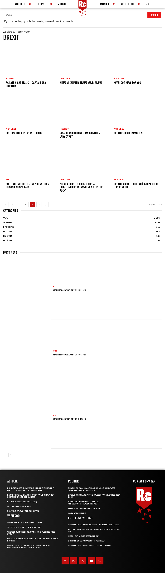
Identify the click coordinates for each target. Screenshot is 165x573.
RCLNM (10, 78)
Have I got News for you (127, 83)
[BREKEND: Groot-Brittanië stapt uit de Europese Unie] (136, 160)
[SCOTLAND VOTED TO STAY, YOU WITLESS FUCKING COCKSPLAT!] (28, 160)
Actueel (11, 129)
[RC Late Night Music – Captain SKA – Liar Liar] (28, 59)
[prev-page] (6, 204)
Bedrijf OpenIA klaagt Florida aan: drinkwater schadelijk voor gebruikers (30, 496)
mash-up (119, 78)
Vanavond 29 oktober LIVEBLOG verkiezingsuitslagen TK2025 (83, 503)
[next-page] (46, 204)
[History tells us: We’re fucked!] (28, 109)
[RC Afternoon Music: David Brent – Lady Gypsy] (82, 109)
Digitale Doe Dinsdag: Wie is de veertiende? (89, 546)
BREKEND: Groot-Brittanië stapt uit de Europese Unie (136, 185)
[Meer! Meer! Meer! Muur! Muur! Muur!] (82, 59)
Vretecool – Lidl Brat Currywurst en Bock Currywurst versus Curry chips (29, 547)
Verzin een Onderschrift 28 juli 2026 (69, 354)
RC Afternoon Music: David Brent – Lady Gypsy (80, 135)
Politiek (65, 180)
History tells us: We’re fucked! (24, 133)
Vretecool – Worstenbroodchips (24, 527)
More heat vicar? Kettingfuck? (83, 536)
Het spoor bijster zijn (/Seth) (22, 502)
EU (7, 180)
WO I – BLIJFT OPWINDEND (19, 506)
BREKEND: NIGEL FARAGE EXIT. (129, 133)
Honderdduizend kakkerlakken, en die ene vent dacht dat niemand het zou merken (30, 489)
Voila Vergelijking (77, 513)
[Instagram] (73, 560)
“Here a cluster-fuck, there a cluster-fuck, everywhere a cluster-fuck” (81, 187)
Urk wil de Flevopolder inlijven (23, 511)
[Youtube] (91, 560)
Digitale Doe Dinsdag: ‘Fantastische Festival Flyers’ (93, 525)
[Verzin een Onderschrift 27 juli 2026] (27, 418)
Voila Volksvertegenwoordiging (84, 509)
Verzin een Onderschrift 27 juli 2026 (69, 419)
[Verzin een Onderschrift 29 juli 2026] (27, 289)
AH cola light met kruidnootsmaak (24, 523)
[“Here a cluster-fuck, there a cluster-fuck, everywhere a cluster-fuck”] (82, 160)
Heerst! (65, 129)
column (65, 78)
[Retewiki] (99, 560)
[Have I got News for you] (136, 59)
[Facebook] (65, 560)
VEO (55, 287)
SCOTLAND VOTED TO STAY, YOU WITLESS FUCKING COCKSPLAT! (27, 185)
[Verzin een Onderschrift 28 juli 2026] (27, 353)
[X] (82, 560)
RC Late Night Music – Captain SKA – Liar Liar (27, 84)
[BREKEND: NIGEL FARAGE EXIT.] (136, 109)
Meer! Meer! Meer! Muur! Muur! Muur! (81, 83)
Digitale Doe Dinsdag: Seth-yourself (86, 541)
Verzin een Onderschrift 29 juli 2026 (69, 290)
